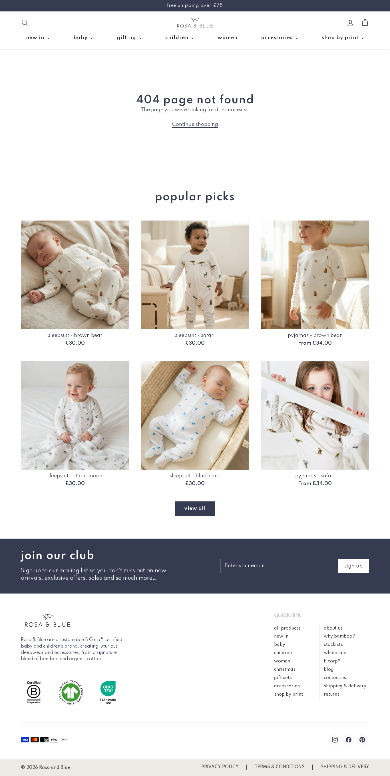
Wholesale (335, 653)
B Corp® (332, 661)
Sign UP (353, 566)
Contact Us (335, 678)
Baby (279, 644)
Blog (329, 669)
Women (282, 661)
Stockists (333, 644)
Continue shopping (195, 124)
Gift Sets (283, 678)
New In (281, 636)
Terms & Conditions (280, 767)
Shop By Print (288, 694)
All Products (287, 628)
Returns (331, 694)
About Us (333, 628)
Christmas (284, 669)
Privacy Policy (220, 767)
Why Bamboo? (339, 636)
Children (283, 653)
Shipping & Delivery (345, 686)
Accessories (287, 686)
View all (195, 508)
